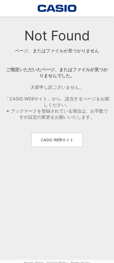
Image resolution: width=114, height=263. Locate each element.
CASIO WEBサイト (57, 139)
